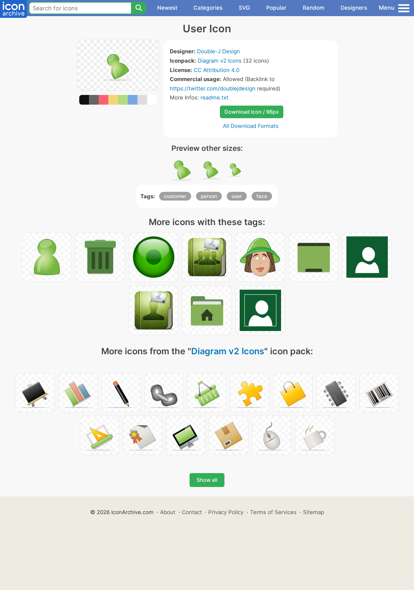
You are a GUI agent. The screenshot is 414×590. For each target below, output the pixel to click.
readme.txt (214, 97)
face (261, 196)
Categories (208, 8)
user (237, 196)
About (167, 512)
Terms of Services (273, 512)
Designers (354, 8)
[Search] (138, 8)
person (209, 196)
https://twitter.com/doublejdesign (213, 88)
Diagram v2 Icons (220, 60)
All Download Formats (250, 126)
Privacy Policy (226, 512)
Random (313, 8)
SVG (244, 8)
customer (175, 196)
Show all (207, 480)
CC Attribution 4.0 (216, 70)
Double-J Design (218, 51)
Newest (167, 8)
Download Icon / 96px (251, 112)
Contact (192, 512)
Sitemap (313, 512)
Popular (276, 8)
